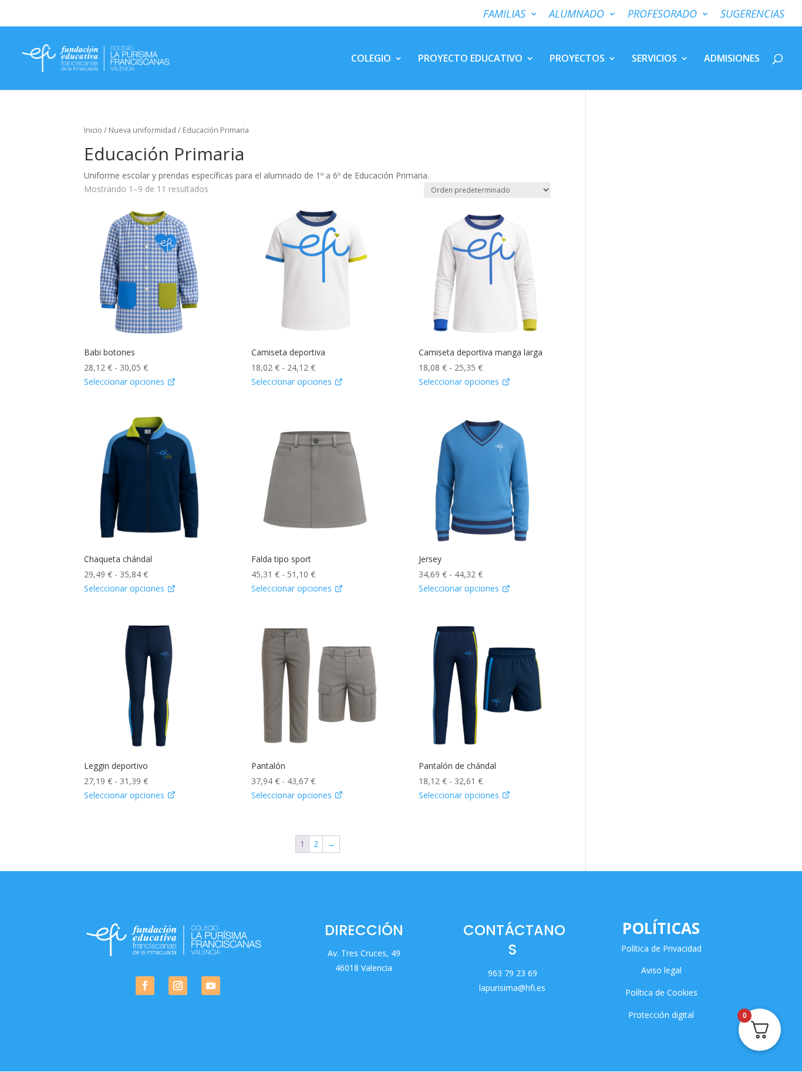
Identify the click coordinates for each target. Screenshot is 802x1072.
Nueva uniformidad (142, 130)
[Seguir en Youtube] (210, 985)
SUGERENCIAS (752, 14)
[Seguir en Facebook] (145, 985)
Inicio (93, 130)
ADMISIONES (732, 59)
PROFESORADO (662, 14)
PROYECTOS (577, 59)
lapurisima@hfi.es (512, 987)
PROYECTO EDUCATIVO (470, 59)
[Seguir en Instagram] (178, 985)
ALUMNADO (576, 14)
